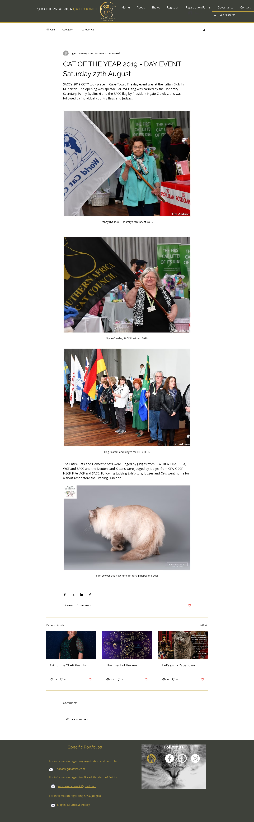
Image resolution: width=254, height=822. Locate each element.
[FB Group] (182, 758)
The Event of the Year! (122, 665)
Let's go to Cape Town (178, 665)
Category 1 (68, 29)
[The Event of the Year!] (127, 645)
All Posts (50, 29)
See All (204, 624)
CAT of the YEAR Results (68, 665)
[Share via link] (90, 594)
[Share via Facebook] (64, 594)
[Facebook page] (169, 758)
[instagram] (195, 758)
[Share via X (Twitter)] (73, 594)
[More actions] (189, 53)
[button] (203, 29)
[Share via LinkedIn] (81, 594)
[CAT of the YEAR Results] (71, 645)
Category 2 (88, 29)
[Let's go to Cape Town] (183, 645)
